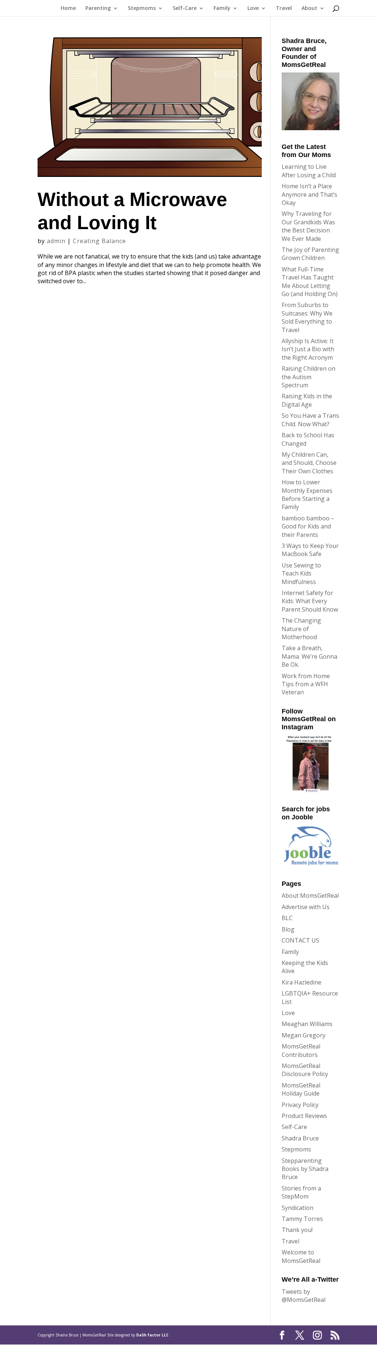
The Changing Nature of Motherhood (301, 628)
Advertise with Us (306, 907)
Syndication (297, 1208)
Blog (288, 929)
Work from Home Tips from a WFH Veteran (306, 684)
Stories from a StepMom (301, 1192)
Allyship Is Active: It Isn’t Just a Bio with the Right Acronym (308, 349)
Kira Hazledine (301, 982)
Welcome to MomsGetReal (301, 1256)
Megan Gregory (303, 1035)
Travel (284, 8)
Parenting (98, 8)
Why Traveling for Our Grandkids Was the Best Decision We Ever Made (308, 226)
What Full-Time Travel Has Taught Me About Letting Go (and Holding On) (310, 281)
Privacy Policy (300, 1105)
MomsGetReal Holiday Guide (301, 1089)
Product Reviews (304, 1116)
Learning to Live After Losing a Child (309, 171)
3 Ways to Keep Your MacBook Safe (310, 550)
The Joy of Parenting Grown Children (310, 254)
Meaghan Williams (307, 1024)
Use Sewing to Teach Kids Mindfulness (301, 573)
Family (222, 8)
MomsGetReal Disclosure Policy (305, 1070)
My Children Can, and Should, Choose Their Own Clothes (309, 463)
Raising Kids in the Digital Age (307, 400)
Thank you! (297, 1230)
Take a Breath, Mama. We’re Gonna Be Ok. (309, 656)
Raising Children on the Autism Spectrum (308, 376)
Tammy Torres (302, 1219)
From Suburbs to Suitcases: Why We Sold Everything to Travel (307, 317)
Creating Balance (99, 241)
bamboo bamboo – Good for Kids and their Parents (308, 526)
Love (253, 8)
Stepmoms (142, 8)
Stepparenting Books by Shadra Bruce (305, 1169)
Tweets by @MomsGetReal (303, 1296)
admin (56, 241)
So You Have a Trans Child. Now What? (310, 420)
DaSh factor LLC (152, 1335)
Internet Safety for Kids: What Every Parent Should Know (310, 601)
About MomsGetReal (310, 895)
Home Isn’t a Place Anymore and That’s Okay (309, 194)
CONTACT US (300, 940)
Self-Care (185, 8)
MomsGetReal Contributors (301, 1050)
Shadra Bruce (300, 1138)
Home (68, 8)
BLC (287, 918)
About (309, 8)
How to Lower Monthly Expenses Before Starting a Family (307, 494)
